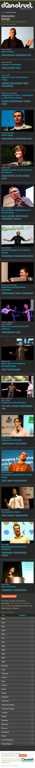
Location (17, 712)
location (18, 176)
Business (17, 665)
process (4, 555)
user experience (21, 55)
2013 (17, 630)
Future (17, 689)
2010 (17, 642)
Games (17, 693)
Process (17, 728)
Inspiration (17, 701)
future (18, 68)
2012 (17, 634)
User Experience (17, 740)
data (29, 55)
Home (2, 12)
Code (17, 669)
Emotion (17, 685)
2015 (17, 622)
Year (3, 615)
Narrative (17, 720)
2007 (17, 654)
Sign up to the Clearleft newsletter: (11, 753)
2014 (17, 626)
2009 (17, 646)
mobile (26, 83)
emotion (30, 256)
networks (17, 219)
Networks (17, 724)
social (8, 406)
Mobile (17, 716)
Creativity (17, 673)
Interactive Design (17, 708)
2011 (17, 638)
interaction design (8, 55)
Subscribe (23, 755)
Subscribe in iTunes (9, 596)
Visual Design (17, 744)
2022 (17, 618)
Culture (17, 677)
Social (17, 736)
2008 (17, 650)
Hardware (17, 697)
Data (17, 681)
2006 (17, 657)
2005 (17, 661)
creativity (27, 101)
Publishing (17, 732)
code (3, 409)
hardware (5, 83)
